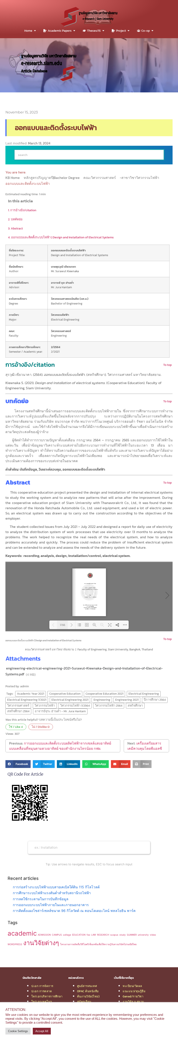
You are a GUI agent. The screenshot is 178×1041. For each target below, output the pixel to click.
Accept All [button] (41, 1031)
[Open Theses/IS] (103, 30)
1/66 (62, 625)
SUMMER (132, 934)
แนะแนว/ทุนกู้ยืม (134, 991)
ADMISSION (44, 934)
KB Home (13, 177)
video (153, 934)
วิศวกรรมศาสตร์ (18, 705)
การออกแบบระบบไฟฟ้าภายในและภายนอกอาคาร (51, 905)
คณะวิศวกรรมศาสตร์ (100, 177)
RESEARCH (103, 934)
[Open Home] (34, 30)
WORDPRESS (15, 944)
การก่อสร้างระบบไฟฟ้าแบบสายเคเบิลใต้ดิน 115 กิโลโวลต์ (56, 887)
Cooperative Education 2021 (104, 693)
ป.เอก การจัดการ (42, 986)
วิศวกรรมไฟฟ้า (45, 705)
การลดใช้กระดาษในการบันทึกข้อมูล (40, 899)
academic (22, 933)
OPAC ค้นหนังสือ (88, 991)
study (122, 934)
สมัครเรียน (84, 1001)
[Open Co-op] (152, 30)
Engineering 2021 (126, 699)
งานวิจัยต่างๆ (41, 943)
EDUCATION (79, 934)
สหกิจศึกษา (135, 705)
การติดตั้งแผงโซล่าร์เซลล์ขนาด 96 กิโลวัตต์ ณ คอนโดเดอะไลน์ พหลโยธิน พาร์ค (74, 910)
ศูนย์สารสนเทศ (87, 986)
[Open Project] (128, 30)
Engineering (102, 699)
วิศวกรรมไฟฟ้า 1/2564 (75, 705)
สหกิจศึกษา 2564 (18, 711)
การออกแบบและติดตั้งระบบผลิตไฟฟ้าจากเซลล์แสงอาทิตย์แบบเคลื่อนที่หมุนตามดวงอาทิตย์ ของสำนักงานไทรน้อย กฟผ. (60, 746)
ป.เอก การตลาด (41, 991)
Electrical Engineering (144, 693)
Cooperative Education (65, 693)
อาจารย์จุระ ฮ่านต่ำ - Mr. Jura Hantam (60, 711)
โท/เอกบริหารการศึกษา (47, 996)
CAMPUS (57, 934)
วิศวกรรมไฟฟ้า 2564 (108, 705)
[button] (18, 764)
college (67, 934)
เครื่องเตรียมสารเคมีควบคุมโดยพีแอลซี (144, 746)
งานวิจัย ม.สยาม (133, 1001)
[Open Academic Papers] (74, 30)
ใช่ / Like (16, 726)
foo (88, 934)
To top (167, 364)
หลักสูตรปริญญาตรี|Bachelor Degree (52, 177)
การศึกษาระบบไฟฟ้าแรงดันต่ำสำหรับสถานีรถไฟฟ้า (52, 893)
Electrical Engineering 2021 (69, 699)
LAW (93, 934)
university (143, 934)
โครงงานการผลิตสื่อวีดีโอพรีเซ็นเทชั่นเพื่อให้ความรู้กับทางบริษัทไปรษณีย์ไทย (98, 944)
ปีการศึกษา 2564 (155, 699)
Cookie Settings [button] (18, 1031)
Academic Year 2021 (30, 693)
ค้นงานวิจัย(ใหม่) (88, 996)
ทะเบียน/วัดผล (132, 986)
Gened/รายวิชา (133, 996)
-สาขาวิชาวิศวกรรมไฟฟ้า (140, 177)
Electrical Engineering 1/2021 (26, 699)
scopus (114, 934)
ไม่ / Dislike (40, 726)
